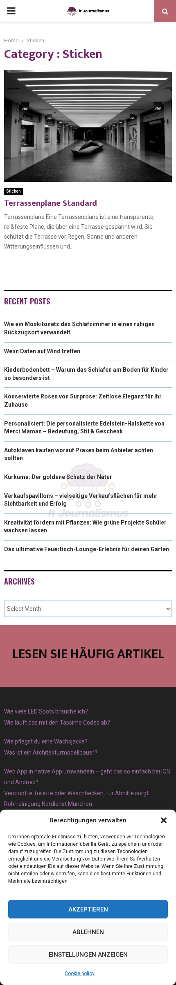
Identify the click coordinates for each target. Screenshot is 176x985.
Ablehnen (88, 932)
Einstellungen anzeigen (88, 954)
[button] (164, 820)
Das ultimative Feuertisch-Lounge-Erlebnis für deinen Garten (86, 549)
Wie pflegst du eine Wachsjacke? (46, 741)
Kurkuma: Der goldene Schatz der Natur (58, 477)
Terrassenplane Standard (50, 203)
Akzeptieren (88, 909)
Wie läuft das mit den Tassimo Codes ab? (57, 722)
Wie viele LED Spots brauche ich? (46, 711)
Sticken (13, 191)
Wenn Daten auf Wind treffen (42, 351)
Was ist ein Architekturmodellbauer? (50, 752)
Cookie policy (80, 973)
